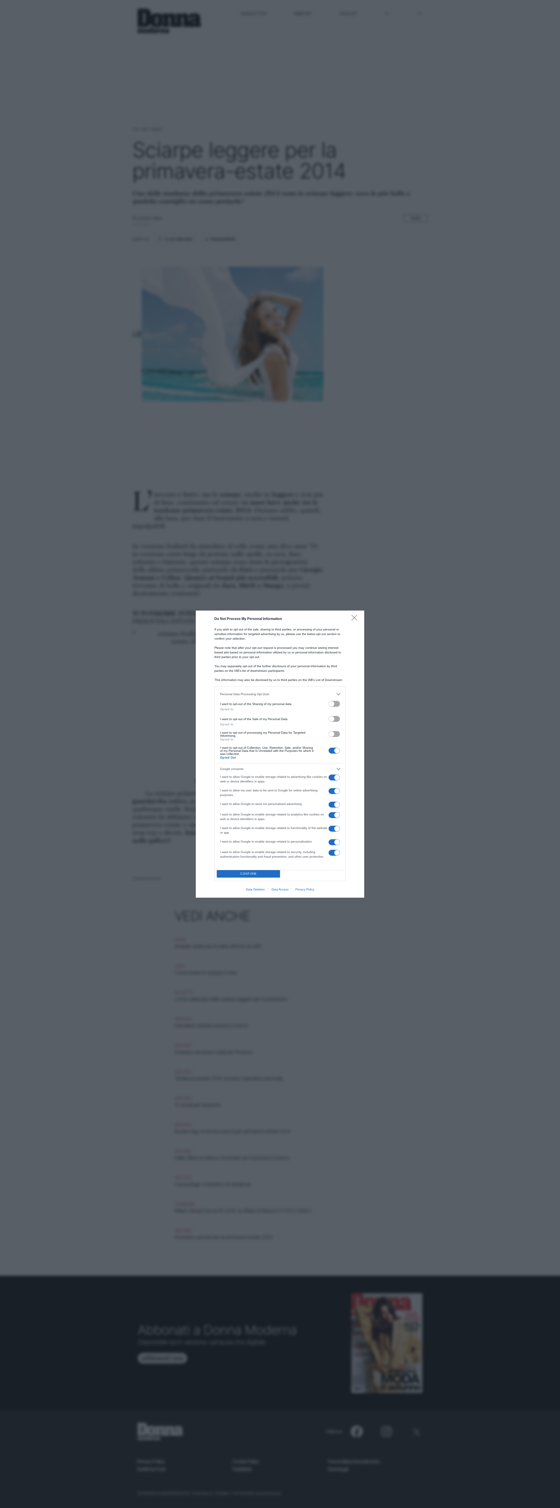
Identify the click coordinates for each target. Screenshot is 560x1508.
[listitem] (280, 694)
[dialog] (280, 754)
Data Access (280, 889)
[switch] (334, 704)
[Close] (356, 619)
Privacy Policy (304, 889)
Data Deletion (255, 889)
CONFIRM (248, 873)
